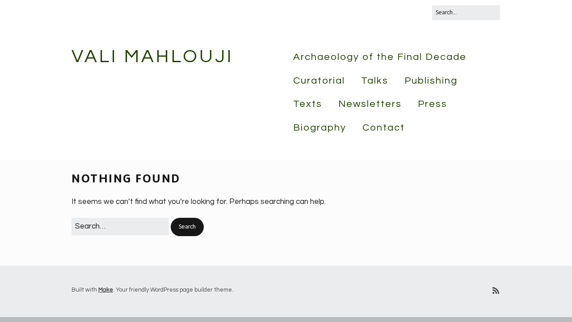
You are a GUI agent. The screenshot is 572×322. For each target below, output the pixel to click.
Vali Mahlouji (153, 56)
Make (105, 290)
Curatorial (319, 81)
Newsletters (370, 104)
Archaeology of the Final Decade (380, 57)
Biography (319, 128)
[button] (187, 227)
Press (432, 104)
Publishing (431, 81)
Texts (307, 104)
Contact (383, 128)
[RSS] (495, 291)
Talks (374, 81)
